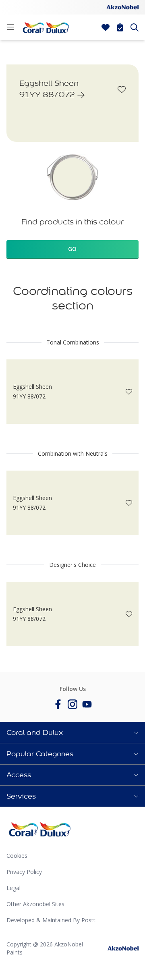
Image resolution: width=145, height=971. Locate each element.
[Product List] (120, 27)
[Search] (134, 27)
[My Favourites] (106, 27)
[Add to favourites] (122, 89)
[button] (72, 732)
